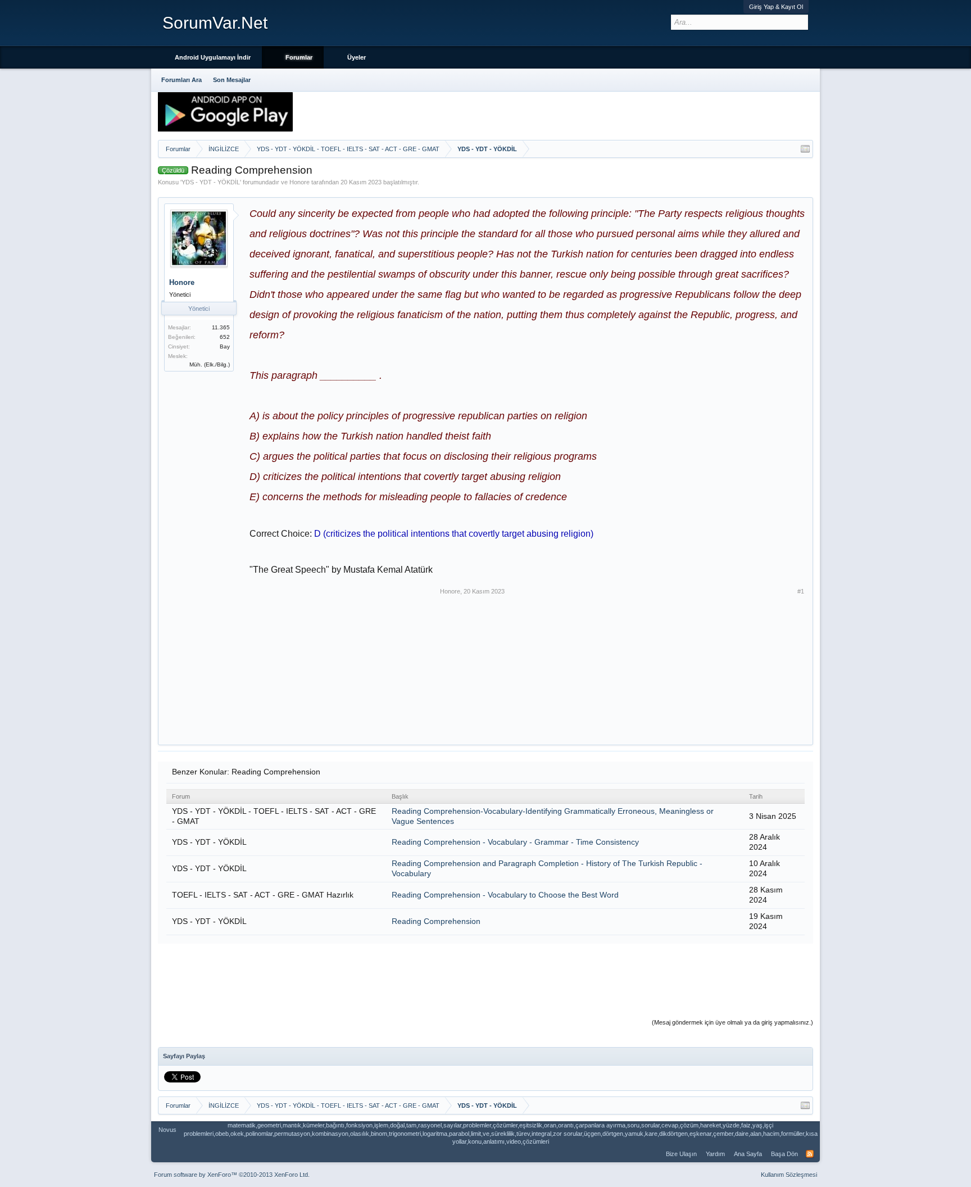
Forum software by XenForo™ (232, 1174)
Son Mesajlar (232, 79)
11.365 (221, 327)
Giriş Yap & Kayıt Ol (776, 6)
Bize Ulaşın (681, 1153)
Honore (299, 182)
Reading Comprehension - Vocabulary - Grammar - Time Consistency (515, 841)
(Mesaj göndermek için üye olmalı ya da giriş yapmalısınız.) (732, 1022)
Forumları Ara (181, 79)
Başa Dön (784, 1153)
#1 (800, 591)
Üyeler (356, 57)
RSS (809, 1153)
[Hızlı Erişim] (805, 148)
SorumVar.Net (214, 22)
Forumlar (298, 57)
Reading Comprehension (436, 921)
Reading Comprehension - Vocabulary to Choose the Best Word (505, 894)
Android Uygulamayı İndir (213, 57)
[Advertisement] (342, 657)
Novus (167, 1129)
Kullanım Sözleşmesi (789, 1174)
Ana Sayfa (748, 1153)
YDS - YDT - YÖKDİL (211, 182)
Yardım (715, 1153)
